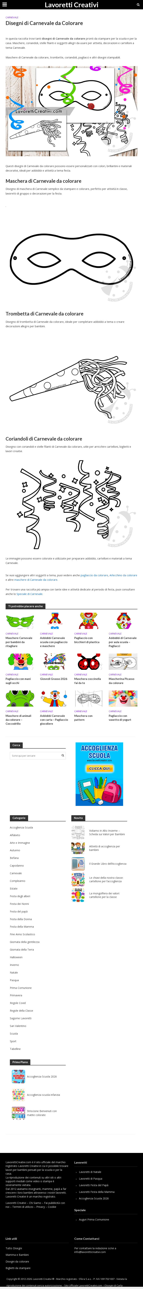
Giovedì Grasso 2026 (53, 678)
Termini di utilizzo (22, 1207)
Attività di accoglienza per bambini (104, 848)
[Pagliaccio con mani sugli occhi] (20, 661)
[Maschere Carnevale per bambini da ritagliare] (20, 620)
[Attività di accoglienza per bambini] (78, 848)
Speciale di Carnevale (29, 594)
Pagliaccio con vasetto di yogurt (120, 717)
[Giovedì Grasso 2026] (54, 661)
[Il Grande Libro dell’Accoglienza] (78, 864)
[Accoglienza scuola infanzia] (18, 1095)
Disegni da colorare (17, 1261)
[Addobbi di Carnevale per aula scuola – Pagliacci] (123, 620)
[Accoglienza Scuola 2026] (18, 1076)
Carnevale (12, 17)
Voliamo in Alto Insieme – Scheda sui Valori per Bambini (107, 832)
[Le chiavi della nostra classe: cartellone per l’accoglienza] (78, 879)
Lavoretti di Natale (90, 1172)
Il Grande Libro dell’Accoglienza (107, 863)
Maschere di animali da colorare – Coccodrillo (18, 719)
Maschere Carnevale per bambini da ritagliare (19, 642)
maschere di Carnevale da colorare (35, 579)
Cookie (52, 1207)
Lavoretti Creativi (71, 4)
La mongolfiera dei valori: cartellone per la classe (104, 895)
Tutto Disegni (14, 1248)
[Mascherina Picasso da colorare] (123, 661)
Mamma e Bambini (17, 1255)
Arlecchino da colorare (123, 575)
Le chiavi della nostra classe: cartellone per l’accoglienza (106, 879)
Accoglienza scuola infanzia (43, 1095)
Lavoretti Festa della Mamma (97, 1192)
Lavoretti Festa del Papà (93, 1185)
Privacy (40, 1207)
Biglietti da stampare (18, 1268)
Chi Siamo (35, 1203)
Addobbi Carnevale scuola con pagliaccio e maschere (53, 642)
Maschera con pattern (83, 717)
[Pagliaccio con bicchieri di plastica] (88, 620)
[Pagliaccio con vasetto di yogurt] (123, 698)
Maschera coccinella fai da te (87, 680)
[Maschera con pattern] (88, 698)
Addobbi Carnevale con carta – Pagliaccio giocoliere (54, 719)
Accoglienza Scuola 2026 (42, 1076)
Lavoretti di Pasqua (90, 1178)
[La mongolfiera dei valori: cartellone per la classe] (78, 895)
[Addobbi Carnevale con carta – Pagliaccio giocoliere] (54, 698)
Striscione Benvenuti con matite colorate (42, 1113)
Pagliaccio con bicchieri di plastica (86, 639)
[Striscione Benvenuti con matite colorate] (18, 1113)
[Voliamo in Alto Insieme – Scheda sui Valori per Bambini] (78, 832)
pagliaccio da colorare (94, 575)
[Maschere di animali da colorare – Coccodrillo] (20, 698)
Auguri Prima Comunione (94, 1219)
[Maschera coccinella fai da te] (88, 661)
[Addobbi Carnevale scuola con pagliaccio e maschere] (54, 620)
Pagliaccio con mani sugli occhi (18, 680)
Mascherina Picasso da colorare (121, 680)
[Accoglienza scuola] (99, 774)
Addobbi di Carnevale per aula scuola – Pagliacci (123, 642)
